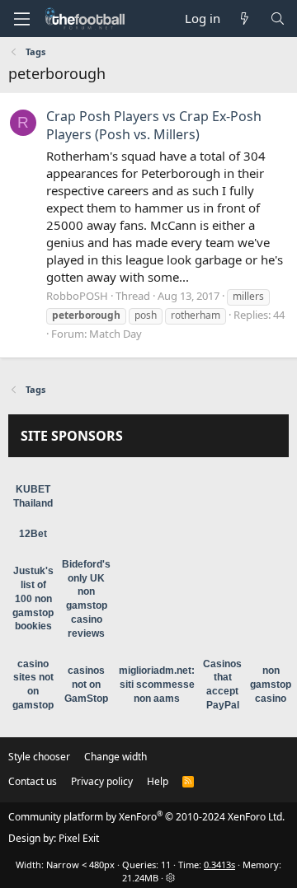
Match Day (115, 333)
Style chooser (39, 757)
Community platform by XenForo (146, 817)
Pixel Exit (79, 838)
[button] (21, 19)
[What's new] (245, 18)
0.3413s (219, 864)
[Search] (278, 18)
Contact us (32, 781)
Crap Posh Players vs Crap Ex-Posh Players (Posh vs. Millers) (154, 125)
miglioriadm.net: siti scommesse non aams (157, 684)
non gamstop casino (270, 684)
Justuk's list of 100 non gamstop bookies (33, 598)
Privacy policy (102, 781)
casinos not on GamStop (86, 684)
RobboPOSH (77, 295)
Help (157, 781)
